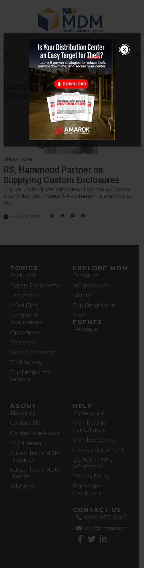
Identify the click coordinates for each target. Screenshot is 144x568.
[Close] (124, 49)
